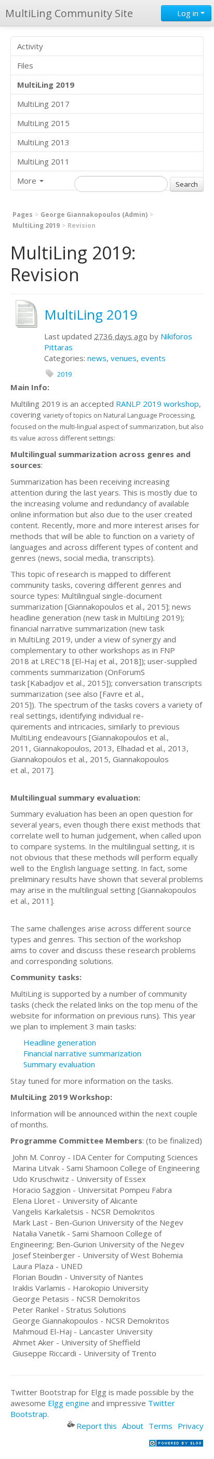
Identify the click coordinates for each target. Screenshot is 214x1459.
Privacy (191, 1426)
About (132, 1426)
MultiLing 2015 (43, 123)
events (153, 358)
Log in (187, 13)
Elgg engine (68, 1403)
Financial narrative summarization (82, 1053)
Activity (30, 46)
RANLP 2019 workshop (157, 403)
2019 (64, 374)
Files (25, 65)
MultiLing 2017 (43, 104)
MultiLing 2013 (43, 142)
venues (124, 358)
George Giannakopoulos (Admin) (94, 214)
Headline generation (59, 1042)
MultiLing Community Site (69, 13)
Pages (22, 214)
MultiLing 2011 (43, 161)
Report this (96, 1426)
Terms (160, 1426)
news (96, 358)
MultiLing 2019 (36, 225)
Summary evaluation (59, 1064)
